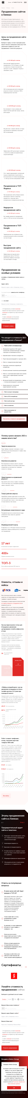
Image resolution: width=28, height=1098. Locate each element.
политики (17, 309)
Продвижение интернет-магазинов (10, 142)
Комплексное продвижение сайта (9, 164)
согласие (4, 312)
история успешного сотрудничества (11, 603)
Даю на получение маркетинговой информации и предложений (10, 318)
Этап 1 (22, 822)
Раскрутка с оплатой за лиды (11, 101)
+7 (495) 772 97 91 (17, 2)
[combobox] (3, 295)
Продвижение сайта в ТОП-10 (10, 56)
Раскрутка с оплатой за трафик (9, 80)
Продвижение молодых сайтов (11, 121)
